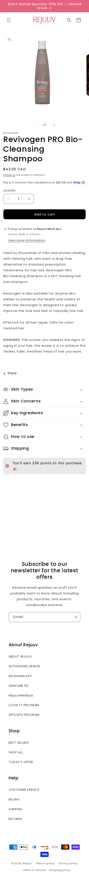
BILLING (14, 799)
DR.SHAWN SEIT (20, 676)
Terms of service (34, 870)
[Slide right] (54, 125)
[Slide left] (35, 125)
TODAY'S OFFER (21, 762)
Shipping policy (59, 870)
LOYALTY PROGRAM (24, 705)
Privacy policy (68, 863)
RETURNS (15, 819)
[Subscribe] (75, 617)
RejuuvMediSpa (21, 695)
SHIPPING (15, 809)
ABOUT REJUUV (20, 656)
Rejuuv (27, 863)
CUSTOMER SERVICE (24, 790)
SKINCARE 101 (18, 686)
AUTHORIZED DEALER (24, 666)
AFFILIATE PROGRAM (24, 715)
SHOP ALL (16, 752)
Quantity (9, 190)
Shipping (9, 175)
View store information (26, 240)
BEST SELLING (19, 743)
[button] (8, 20)
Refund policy (46, 863)
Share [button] (12, 373)
